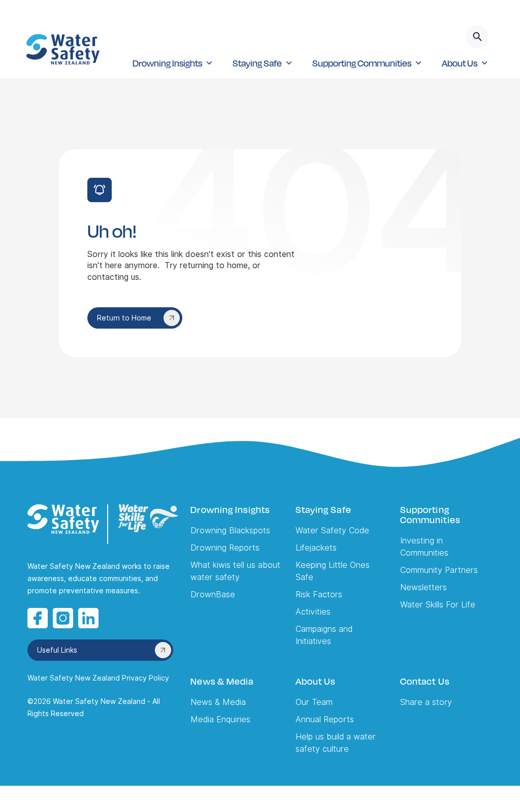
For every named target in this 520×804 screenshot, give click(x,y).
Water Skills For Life (437, 604)
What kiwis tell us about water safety (235, 571)
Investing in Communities (424, 547)
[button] (172, 63)
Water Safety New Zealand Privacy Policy (98, 678)
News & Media (218, 702)
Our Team (314, 702)
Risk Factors (319, 594)
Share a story (426, 702)
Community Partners (439, 570)
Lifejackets (316, 548)
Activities (313, 612)
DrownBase (212, 594)
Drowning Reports (224, 548)
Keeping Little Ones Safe (333, 571)
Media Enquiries (220, 719)
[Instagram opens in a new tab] (63, 618)
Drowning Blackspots (230, 530)
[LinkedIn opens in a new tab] (88, 618)
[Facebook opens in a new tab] (37, 618)
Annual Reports (325, 719)
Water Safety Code (332, 530)
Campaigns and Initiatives (324, 635)
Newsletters (423, 587)
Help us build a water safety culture (336, 743)
